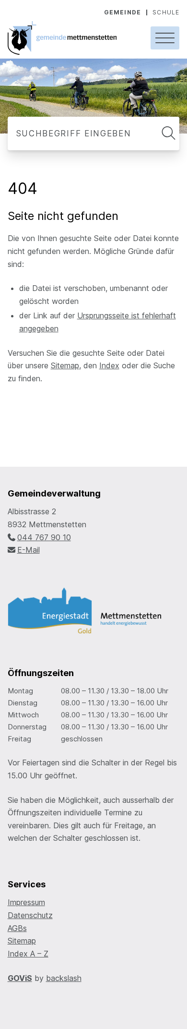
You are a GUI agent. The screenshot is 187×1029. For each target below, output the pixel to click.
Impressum (26, 902)
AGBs (17, 928)
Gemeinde (122, 12)
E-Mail (28, 550)
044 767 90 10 (44, 537)
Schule (165, 12)
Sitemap (65, 365)
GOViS (20, 978)
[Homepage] (72, 38)
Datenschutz (30, 915)
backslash (64, 978)
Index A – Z (28, 953)
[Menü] (165, 37)
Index (109, 365)
